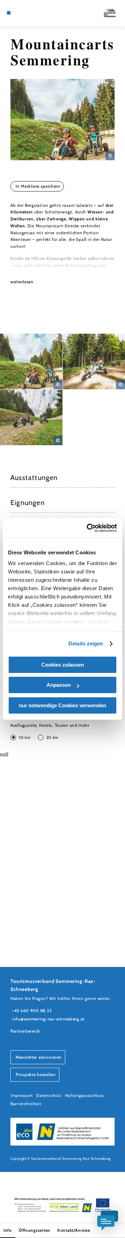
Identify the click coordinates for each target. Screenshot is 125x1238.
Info (7, 1230)
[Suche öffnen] (34, 13)
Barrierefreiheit (25, 1103)
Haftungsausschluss (84, 1095)
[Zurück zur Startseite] (109, 13)
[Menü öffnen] (8, 13)
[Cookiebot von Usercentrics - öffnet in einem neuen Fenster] (88, 527)
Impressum (21, 1095)
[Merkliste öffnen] (29, 13)
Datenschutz (48, 1095)
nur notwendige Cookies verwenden (62, 705)
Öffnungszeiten (34, 1230)
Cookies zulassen (62, 665)
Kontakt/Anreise (73, 1230)
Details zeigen (85, 643)
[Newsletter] (24, 13)
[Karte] (19, 13)
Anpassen (59, 685)
